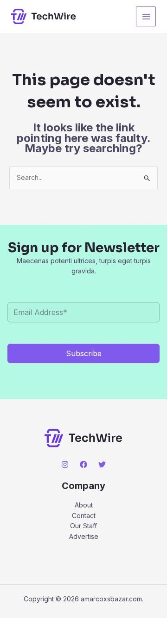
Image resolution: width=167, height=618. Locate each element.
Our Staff (83, 526)
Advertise (83, 536)
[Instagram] (65, 464)
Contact (84, 515)
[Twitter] (102, 464)
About (84, 505)
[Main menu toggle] (146, 16)
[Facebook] (83, 464)
